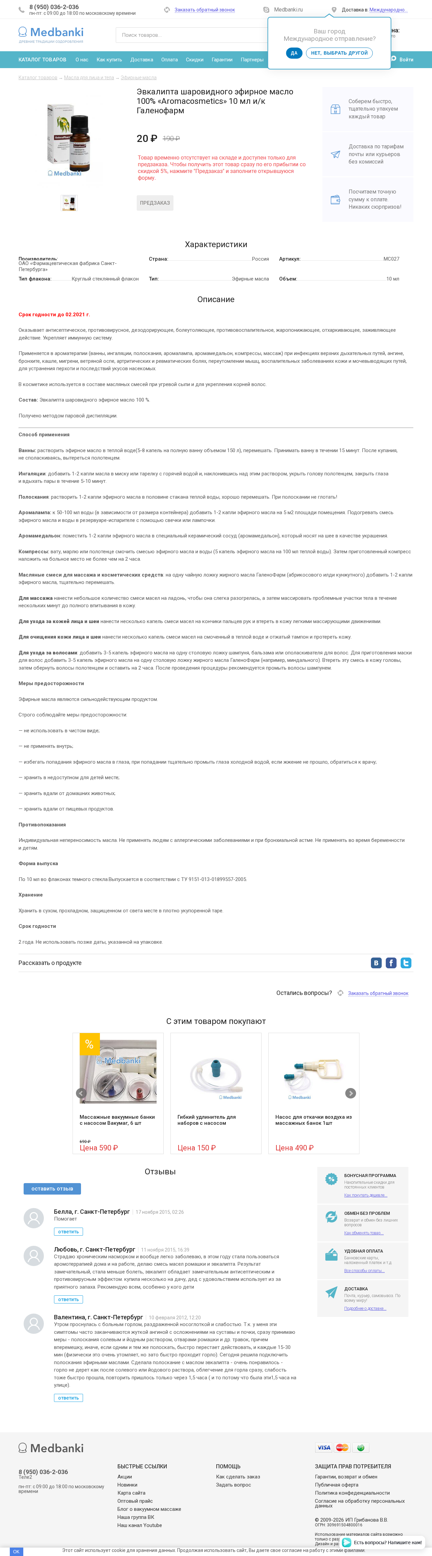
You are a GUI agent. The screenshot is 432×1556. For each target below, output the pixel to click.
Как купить (109, 60)
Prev (81, 1093)
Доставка (141, 60)
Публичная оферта (336, 1485)
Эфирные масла (139, 77)
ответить (68, 1231)
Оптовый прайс (135, 1501)
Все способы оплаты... (364, 1270)
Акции (124, 1477)
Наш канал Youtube (139, 1525)
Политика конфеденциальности (352, 1493)
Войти (406, 59)
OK (16, 1551)
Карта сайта (131, 1493)
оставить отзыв (52, 1188)
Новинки (127, 1485)
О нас (82, 60)
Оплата (169, 60)
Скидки (195, 60)
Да (294, 53)
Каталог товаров (42, 60)
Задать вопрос (233, 1485)
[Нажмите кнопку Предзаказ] (222, 185)
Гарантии (222, 60)
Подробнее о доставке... (365, 1308)
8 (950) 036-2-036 (54, 6)
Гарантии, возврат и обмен (346, 1477)
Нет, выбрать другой (339, 53)
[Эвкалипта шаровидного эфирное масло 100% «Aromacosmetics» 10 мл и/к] (69, 186)
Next (350, 1093)
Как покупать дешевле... (365, 1195)
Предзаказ (155, 203)
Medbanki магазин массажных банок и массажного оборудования (51, 34)
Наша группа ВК (135, 1517)
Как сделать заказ (238, 1477)
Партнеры (252, 60)
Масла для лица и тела (89, 77)
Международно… (389, 9)
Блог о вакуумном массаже (149, 1509)
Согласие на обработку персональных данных (360, 1503)
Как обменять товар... (364, 1233)
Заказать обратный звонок (205, 9)
